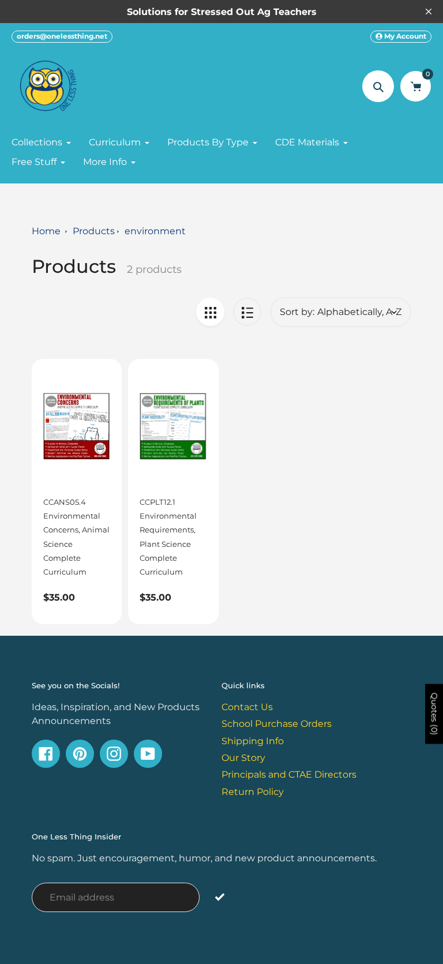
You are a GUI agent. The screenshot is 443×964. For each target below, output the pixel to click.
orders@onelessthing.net (62, 36)
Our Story (243, 757)
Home (46, 231)
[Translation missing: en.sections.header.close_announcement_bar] (428, 11)
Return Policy (253, 791)
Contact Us (247, 706)
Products (94, 231)
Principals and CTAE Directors (289, 774)
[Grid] (210, 312)
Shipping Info (253, 741)
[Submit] (219, 897)
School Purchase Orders (277, 723)
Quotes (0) (434, 714)
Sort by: (297, 311)
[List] (247, 312)
